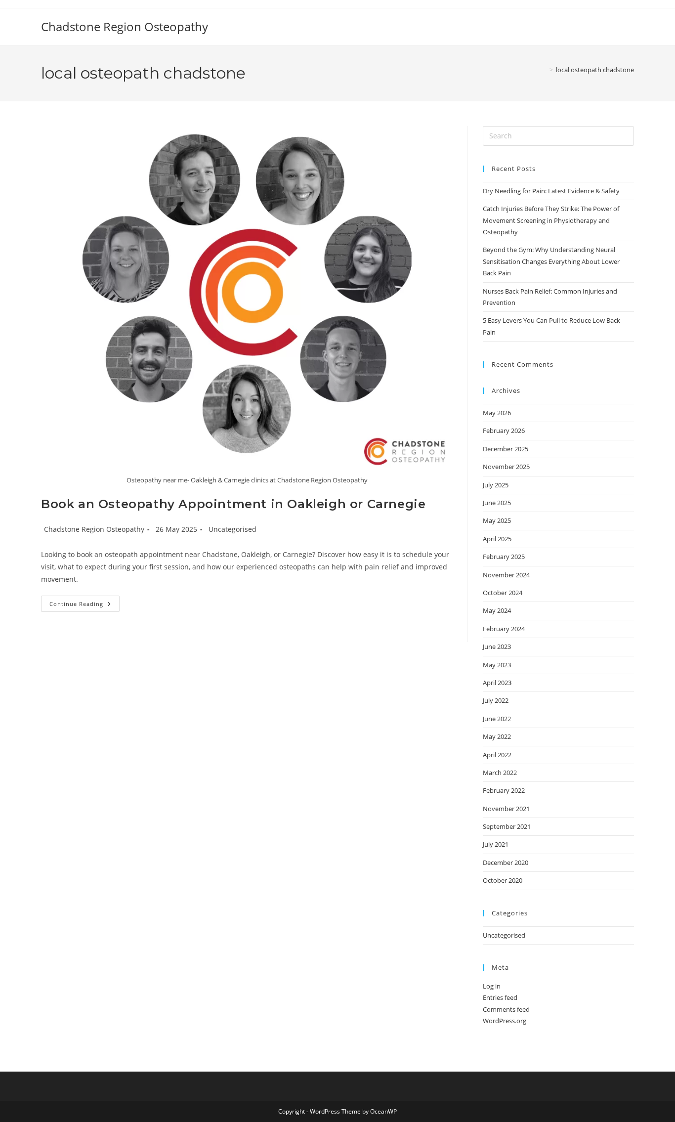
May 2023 (497, 664)
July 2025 (495, 484)
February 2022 (504, 790)
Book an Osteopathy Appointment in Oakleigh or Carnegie (233, 504)
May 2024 (497, 610)
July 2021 (495, 844)
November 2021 (506, 808)
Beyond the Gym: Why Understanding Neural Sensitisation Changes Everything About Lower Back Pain (551, 261)
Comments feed (506, 1009)
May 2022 (497, 736)
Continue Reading (84, 605)
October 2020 (502, 880)
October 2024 (502, 592)
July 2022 (495, 700)
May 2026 (497, 412)
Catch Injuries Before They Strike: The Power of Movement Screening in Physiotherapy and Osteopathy (551, 220)
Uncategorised (232, 529)
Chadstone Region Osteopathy (124, 26)
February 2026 (504, 430)
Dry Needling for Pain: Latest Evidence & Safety (551, 190)
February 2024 (504, 628)
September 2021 (507, 826)
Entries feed (500, 997)
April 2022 (497, 754)
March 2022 (500, 772)
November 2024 (506, 574)
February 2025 (504, 556)
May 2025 (497, 520)
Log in (492, 986)
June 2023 (497, 646)
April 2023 (497, 682)
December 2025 (505, 448)
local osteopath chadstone (595, 69)
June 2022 (497, 718)
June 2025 (497, 502)
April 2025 (497, 538)
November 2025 (506, 466)
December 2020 (505, 862)
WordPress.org (504, 1020)
